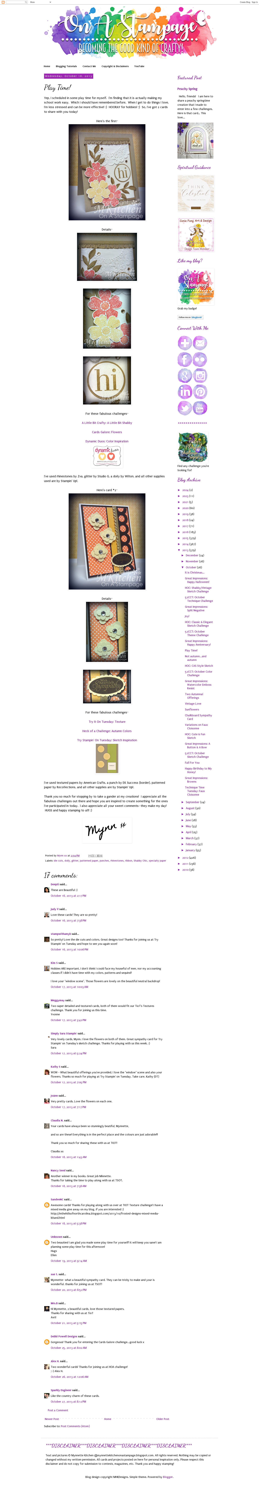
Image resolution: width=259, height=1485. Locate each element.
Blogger (168, 1477)
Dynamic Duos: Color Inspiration (107, 441)
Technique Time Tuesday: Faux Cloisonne (195, 791)
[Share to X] (95, 855)
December (192, 555)
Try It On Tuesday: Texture (107, 722)
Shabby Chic (140, 860)
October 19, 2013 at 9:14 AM (69, 1261)
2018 (185, 520)
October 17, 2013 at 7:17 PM (68, 1107)
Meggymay (58, 1000)
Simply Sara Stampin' (64, 1033)
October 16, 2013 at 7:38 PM (68, 920)
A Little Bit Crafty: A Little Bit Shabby (107, 423)
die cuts (58, 860)
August (190, 808)
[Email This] (89, 855)
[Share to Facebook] (98, 855)
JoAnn (54, 1095)
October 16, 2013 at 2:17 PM (68, 895)
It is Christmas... (194, 572)
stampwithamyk (61, 934)
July (188, 814)
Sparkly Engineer (61, 1390)
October (191, 567)
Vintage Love (193, 703)
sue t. (54, 1274)
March (190, 838)
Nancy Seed (58, 1170)
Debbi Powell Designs (64, 1336)
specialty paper (157, 860)
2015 (185, 538)
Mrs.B (54, 1303)
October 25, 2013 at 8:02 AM (69, 1348)
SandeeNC (57, 1199)
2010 (185, 869)
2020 (185, 508)
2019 (185, 514)
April (189, 832)
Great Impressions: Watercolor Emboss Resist (198, 684)
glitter (74, 860)
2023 (185, 496)
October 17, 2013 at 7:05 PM (68, 1082)
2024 (185, 490)
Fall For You (192, 762)
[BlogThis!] (92, 855)
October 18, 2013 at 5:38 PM (68, 1223)
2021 (185, 502)
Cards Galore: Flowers (107, 432)
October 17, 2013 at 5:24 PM (68, 1053)
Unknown (56, 1237)
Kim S (54, 963)
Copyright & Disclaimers (115, 66)
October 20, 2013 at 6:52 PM (68, 1290)
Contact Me (89, 66)
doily (67, 860)
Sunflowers (192, 709)
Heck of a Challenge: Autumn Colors (107, 731)
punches (104, 860)
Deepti (55, 884)
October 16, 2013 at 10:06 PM (69, 949)
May (189, 826)
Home (47, 66)
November (192, 561)
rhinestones (117, 860)
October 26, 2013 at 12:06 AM (69, 1377)
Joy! (187, 616)
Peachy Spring (187, 89)
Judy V (55, 909)
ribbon (128, 860)
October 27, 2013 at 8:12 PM (68, 1401)
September (193, 802)
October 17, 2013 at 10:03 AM (69, 987)
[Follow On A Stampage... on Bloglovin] (190, 318)
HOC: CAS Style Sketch (199, 665)
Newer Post (52, 1419)
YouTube (139, 66)
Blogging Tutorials (66, 66)
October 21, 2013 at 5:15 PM (68, 1323)
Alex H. (55, 1361)
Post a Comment (58, 1410)
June (189, 820)
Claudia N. (57, 1120)
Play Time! (191, 650)
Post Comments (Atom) (75, 1426)
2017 (185, 526)
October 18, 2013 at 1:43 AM (68, 1157)
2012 (185, 857)
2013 (185, 550)
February (192, 844)
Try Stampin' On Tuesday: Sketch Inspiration (107, 740)
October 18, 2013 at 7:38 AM (68, 1186)
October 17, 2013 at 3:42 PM (68, 1020)
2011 (185, 863)
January (191, 850)
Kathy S (55, 1066)
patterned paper (89, 860)
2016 (185, 532)
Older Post (162, 1419)
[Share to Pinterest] (101, 855)
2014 (185, 544)
